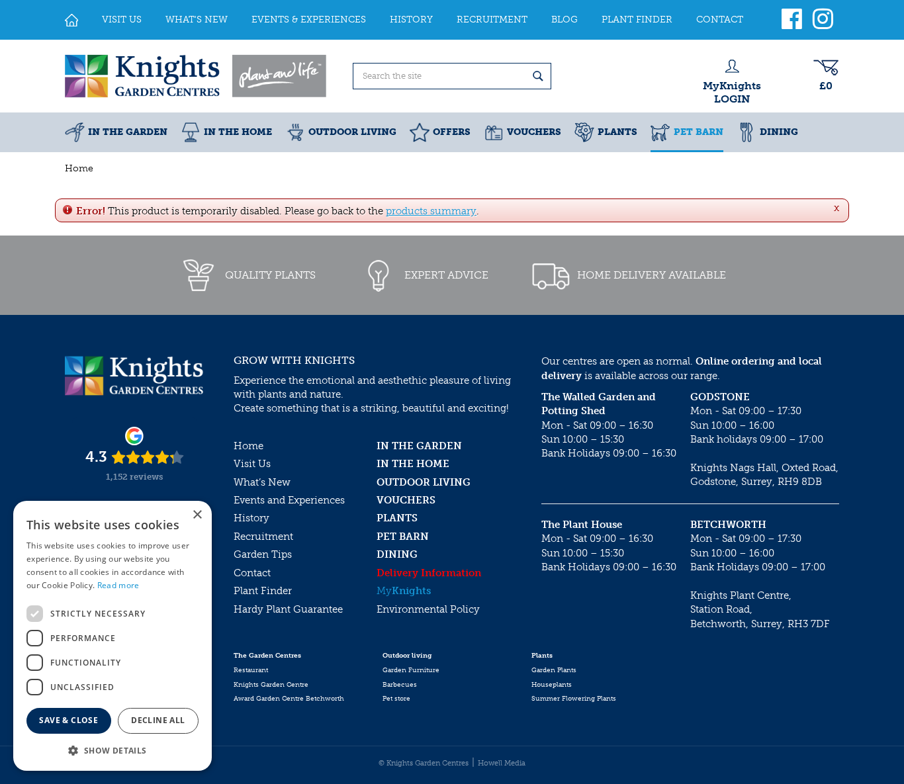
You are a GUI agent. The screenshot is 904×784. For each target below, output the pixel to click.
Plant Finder (263, 591)
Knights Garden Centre (271, 685)
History (251, 518)
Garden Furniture (411, 670)
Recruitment (263, 537)
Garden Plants (553, 670)
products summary (431, 211)
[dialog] (112, 636)
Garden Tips (263, 554)
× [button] (197, 515)
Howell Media (501, 763)
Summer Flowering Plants (573, 699)
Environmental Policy (428, 609)
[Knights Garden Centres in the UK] (196, 76)
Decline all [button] (158, 720)
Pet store (396, 699)
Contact (252, 573)
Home (248, 446)
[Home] (71, 19)
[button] (112, 750)
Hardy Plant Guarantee (288, 609)
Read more (118, 585)
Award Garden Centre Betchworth (289, 699)
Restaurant (251, 670)
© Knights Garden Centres (424, 763)
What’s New (262, 482)
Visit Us (252, 464)
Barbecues (400, 685)
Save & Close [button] (68, 720)
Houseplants (551, 685)
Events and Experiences (289, 500)
